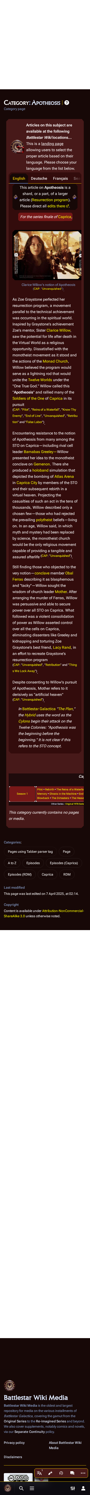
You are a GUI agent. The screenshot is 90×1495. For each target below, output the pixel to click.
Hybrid (29, 715)
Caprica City (27, 482)
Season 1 (22, 793)
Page (66, 851)
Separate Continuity (29, 1432)
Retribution (53, 665)
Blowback (43, 798)
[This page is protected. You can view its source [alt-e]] (50, 1473)
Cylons (24, 721)
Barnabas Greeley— (40, 451)
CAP (36, 289)
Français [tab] (60, 178)
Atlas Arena (64, 476)
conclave (42, 573)
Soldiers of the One (28, 398)
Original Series (15, 1421)
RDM (67, 874)
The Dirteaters (60, 798)
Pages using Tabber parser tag (30, 851)
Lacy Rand (62, 647)
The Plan (65, 709)
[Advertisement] (45, 44)
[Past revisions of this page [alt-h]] (61, 1473)
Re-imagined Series (51, 1421)
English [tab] (19, 178)
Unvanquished (51, 289)
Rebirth (49, 789)
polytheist (44, 520)
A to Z (12, 863)
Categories (12, 842)
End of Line (33, 416)
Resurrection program (50, 200)
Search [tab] (80, 178)
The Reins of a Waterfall (70, 789)
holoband (40, 470)
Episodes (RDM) (20, 874)
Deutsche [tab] (39, 178)
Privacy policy (14, 1443)
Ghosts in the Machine (63, 793)
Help (66, 102)
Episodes (33, 863)
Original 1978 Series (75, 804)
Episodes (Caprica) (64, 863)
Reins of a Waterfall (45, 409)
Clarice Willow (58, 330)
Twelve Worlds (40, 380)
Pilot (25, 409)
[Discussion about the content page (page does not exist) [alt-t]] (72, 1473)
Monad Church (55, 361)
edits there (56, 206)
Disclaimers (13, 1457)
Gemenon (42, 464)
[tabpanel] (45, 468)
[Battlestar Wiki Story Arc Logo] (15, 196)
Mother (61, 591)
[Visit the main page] (7, 1488)
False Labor (34, 422)
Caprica (64, 216)
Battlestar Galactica (39, 709)
